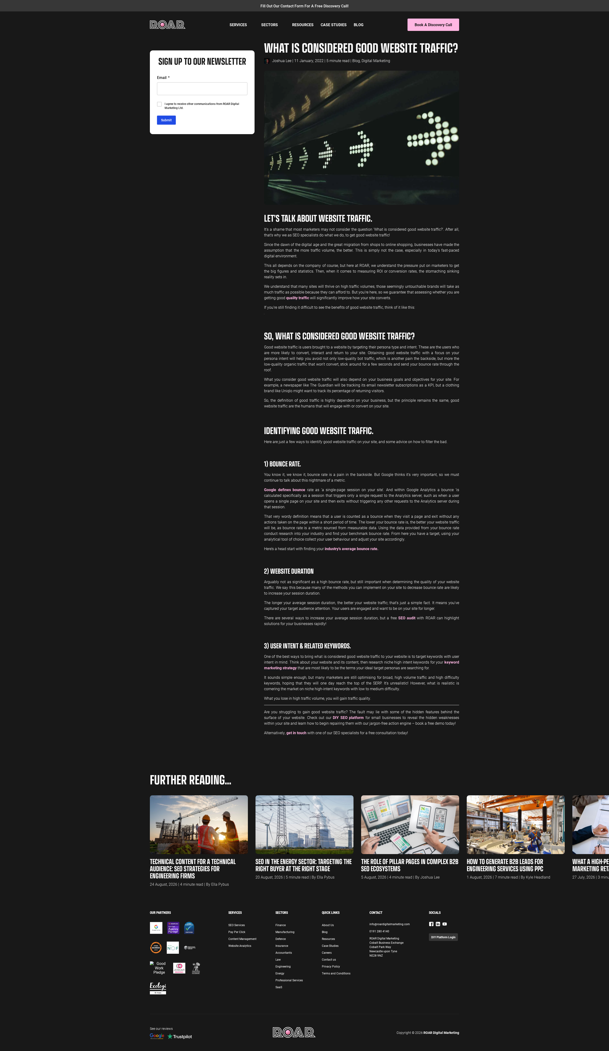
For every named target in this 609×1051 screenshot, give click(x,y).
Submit (166, 120)
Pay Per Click (236, 932)
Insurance (281, 946)
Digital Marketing (376, 60)
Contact (375, 912)
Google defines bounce (284, 489)
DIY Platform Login (443, 937)
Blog (358, 24)
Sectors (269, 24)
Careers (327, 952)
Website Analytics (239, 946)
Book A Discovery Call (433, 24)
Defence (280, 939)
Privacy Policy (331, 966)
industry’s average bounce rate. (351, 548)
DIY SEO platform (348, 717)
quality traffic (297, 297)
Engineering (283, 966)
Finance (280, 925)
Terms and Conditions (336, 973)
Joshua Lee (281, 60)
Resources (303, 24)
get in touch (296, 732)
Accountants (283, 952)
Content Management (242, 939)
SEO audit (406, 617)
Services (238, 24)
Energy (279, 973)
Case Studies (334, 24)
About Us (328, 925)
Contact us (329, 959)
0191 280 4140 (379, 931)
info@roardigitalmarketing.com (389, 924)
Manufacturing (285, 932)
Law (278, 959)
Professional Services (289, 980)
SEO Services (236, 925)
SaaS (278, 987)
